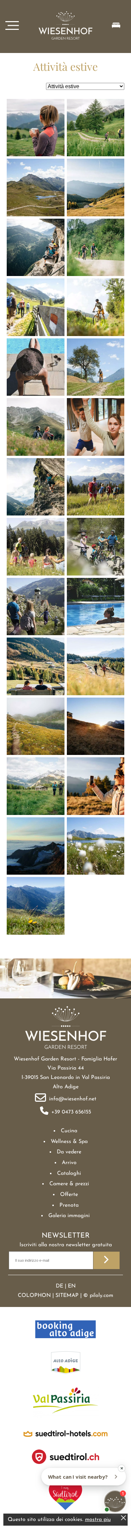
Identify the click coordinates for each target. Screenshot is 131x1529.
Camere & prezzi (69, 1184)
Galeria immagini (69, 1215)
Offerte (69, 1194)
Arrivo (69, 1162)
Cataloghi (69, 1173)
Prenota (69, 1205)
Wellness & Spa (69, 1141)
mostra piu (98, 1519)
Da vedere (69, 1152)
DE (59, 1286)
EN (72, 1286)
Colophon (34, 1295)
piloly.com (101, 1295)
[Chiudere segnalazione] (123, 1518)
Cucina (69, 1131)
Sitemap (67, 1295)
